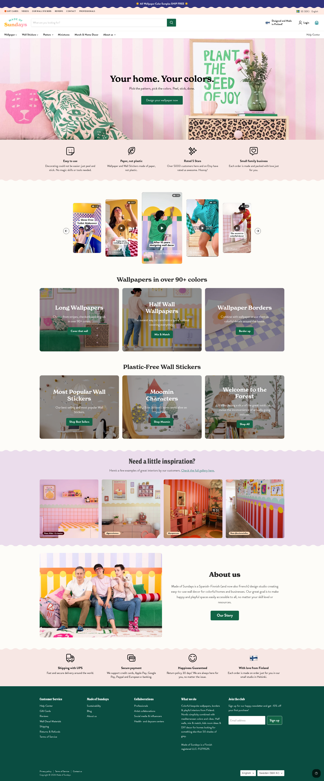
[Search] (171, 23)
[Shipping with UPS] (70, 666)
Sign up (274, 720)
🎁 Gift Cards (11, 11)
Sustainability (94, 706)
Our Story (225, 615)
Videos (25, 11)
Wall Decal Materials (50, 721)
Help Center (313, 35)
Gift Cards (45, 711)
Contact (71, 11)
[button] (306, 11)
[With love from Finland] (254, 666)
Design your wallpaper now (162, 100)
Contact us (77, 771)
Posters (47, 35)
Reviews (59, 11)
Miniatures (64, 35)
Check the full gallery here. (198, 470)
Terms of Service (48, 737)
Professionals (87, 11)
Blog (89, 711)
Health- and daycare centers (149, 721)
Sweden (269, 773)
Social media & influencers (148, 716)
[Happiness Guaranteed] (192, 666)
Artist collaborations (144, 711)
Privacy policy (45, 771)
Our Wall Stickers (41, 11)
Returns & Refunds (50, 732)
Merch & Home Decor (86, 35)
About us (108, 35)
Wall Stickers (29, 35)
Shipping (44, 726)
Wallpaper (10, 35)
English (246, 773)
